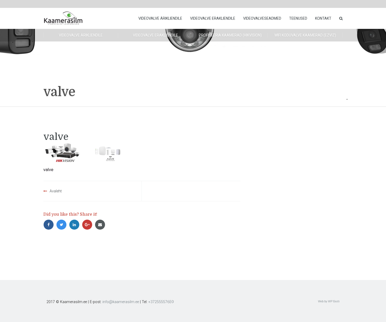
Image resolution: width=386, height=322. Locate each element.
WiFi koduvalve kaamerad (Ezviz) (305, 35)
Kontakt (323, 18)
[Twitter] (62, 225)
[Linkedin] (75, 225)
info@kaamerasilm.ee (120, 302)
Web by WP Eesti (329, 301)
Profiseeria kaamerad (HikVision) (230, 35)
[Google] (88, 225)
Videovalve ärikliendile (160, 18)
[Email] (101, 225)
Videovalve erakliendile (212, 18)
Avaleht (56, 191)
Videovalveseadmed (262, 18)
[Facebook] (49, 225)
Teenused (298, 18)
